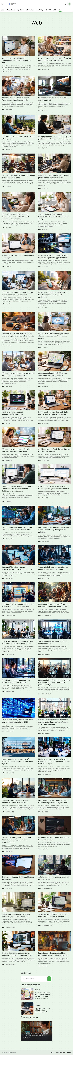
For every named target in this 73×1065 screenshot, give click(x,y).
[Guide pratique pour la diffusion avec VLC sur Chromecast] (54, 86)
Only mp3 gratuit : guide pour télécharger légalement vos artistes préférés (54, 59)
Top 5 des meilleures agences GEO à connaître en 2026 (52, 642)
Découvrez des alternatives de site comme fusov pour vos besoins (18, 176)
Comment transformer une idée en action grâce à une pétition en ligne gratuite (54, 605)
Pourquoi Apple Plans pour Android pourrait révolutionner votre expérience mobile (42, 995)
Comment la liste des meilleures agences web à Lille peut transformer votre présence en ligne (54, 682)
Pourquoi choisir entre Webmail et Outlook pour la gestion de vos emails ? (53, 487)
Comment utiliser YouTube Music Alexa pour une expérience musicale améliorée (18, 334)
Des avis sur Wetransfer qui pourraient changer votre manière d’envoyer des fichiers (53, 335)
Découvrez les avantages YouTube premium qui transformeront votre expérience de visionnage (15, 216)
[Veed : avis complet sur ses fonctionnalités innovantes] (18, 400)
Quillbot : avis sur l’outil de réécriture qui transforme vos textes (54, 450)
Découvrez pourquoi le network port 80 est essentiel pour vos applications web (53, 256)
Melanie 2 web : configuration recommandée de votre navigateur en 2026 (16, 60)
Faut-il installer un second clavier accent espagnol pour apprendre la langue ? (35, 1034)
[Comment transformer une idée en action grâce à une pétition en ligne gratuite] (54, 592)
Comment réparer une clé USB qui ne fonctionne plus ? (42, 1010)
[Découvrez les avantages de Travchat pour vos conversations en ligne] (18, 437)
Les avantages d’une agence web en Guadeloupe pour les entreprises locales (54, 801)
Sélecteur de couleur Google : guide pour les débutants (18, 878)
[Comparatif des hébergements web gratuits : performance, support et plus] (18, 555)
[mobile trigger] (3, 4)
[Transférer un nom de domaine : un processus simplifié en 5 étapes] (18, 668)
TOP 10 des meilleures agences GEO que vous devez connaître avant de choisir (17, 642)
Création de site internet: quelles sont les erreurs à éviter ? (54, 878)
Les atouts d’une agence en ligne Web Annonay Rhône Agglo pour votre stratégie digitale (16, 839)
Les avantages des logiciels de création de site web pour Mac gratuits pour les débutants (54, 529)
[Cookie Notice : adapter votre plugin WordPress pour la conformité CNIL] (18, 902)
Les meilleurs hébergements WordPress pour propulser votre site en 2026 (17, 721)
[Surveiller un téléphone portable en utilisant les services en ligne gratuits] (54, 941)
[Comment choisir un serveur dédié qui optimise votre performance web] (54, 555)
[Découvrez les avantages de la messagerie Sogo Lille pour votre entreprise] (18, 361)
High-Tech (37, 990)
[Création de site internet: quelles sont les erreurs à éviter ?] (54, 865)
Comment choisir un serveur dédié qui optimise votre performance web (53, 568)
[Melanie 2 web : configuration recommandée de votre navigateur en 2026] (18, 46)
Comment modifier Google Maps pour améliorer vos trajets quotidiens (53, 374)
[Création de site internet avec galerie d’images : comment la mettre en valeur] (18, 941)
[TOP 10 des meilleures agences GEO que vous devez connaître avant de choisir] (18, 629)
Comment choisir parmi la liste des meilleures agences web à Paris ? (15, 801)
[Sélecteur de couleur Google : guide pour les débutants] (18, 865)
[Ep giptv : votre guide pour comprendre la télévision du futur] (54, 825)
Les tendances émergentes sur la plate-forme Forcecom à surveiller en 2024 (17, 528)
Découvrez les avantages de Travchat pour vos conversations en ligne (16, 450)
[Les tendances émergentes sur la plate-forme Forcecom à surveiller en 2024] (18, 515)
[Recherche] (65, 4)
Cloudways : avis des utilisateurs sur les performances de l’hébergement (17, 293)
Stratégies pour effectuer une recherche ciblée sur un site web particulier (53, 915)
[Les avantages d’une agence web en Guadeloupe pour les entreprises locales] (54, 788)
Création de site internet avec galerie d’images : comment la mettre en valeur (17, 954)
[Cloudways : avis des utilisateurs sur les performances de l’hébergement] (18, 280)
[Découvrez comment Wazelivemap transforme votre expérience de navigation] (54, 280)
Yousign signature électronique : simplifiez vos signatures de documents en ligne (53, 216)
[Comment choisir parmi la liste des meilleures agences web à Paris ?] (18, 788)
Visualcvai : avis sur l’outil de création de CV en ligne (18, 256)
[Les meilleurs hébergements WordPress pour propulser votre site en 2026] (18, 708)
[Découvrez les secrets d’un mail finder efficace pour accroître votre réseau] (54, 400)
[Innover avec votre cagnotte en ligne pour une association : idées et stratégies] (18, 592)
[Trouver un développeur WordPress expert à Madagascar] (18, 124)
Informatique (38, 1005)
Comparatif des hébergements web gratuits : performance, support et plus (17, 568)
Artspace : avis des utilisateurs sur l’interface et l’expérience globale (15, 99)
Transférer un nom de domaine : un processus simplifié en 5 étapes (16, 681)
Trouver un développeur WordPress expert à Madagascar (18, 137)
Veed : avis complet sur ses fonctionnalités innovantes (12, 413)
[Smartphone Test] (13, 4)
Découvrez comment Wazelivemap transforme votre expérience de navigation (51, 294)
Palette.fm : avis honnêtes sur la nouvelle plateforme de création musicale (54, 176)
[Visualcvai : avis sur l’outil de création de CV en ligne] (18, 243)
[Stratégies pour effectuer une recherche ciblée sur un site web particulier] (54, 902)
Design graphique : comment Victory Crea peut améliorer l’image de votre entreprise (54, 137)
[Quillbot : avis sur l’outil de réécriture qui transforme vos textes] (54, 437)
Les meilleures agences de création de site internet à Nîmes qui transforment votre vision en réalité (53, 722)
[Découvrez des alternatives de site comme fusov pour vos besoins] (18, 163)
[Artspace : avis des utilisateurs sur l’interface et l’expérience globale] (18, 86)
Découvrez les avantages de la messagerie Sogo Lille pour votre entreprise (18, 374)
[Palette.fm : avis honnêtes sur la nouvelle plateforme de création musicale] (54, 163)
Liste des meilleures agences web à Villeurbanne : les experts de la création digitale (17, 761)
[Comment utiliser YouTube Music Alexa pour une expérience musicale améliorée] (18, 321)
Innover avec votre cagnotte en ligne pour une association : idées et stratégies (18, 605)
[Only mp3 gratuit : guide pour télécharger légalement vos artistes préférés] (54, 46)
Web (3, 72)
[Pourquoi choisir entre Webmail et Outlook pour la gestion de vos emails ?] (54, 474)
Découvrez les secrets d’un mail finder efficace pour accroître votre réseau (53, 413)
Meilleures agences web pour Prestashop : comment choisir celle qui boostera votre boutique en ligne (54, 761)
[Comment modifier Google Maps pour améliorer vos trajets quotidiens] (54, 361)
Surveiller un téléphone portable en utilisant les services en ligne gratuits (52, 954)
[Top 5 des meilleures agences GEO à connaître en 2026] (54, 629)
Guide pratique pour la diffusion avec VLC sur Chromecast (54, 99)
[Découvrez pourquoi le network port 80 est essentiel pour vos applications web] (54, 243)
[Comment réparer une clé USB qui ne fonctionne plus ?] (27, 1008)
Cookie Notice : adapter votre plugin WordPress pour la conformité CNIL (16, 915)
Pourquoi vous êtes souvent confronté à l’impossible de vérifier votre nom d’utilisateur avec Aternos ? (17, 488)
